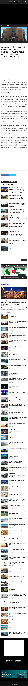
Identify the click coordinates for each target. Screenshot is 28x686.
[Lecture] (3, 277)
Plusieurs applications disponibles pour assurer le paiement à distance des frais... (17, 379)
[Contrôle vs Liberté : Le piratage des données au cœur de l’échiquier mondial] (4, 482)
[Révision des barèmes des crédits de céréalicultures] (4, 532)
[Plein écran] (25, 277)
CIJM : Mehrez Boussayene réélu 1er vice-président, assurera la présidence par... (17, 392)
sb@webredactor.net (17, 665)
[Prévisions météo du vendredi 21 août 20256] (4, 425)
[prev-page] (2, 253)
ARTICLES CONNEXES (9, 182)
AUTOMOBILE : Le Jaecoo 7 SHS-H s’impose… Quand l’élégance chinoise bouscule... (17, 475)
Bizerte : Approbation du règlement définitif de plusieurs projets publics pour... (16, 399)
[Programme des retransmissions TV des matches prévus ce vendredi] (4, 367)
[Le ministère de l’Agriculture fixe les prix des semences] (4, 621)
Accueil (2, 25)
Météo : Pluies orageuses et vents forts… (18, 359)
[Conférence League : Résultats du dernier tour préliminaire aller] (4, 386)
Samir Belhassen (4, 307)
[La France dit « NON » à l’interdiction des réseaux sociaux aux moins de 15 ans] (4, 615)
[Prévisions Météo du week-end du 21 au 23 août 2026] (4, 437)
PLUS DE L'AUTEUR (8, 184)
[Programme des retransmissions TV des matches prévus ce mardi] (4, 589)
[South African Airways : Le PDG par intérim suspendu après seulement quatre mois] (4, 583)
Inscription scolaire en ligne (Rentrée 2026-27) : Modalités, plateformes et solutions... (17, 406)
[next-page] (4, 253)
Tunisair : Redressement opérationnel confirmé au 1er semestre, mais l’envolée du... (17, 595)
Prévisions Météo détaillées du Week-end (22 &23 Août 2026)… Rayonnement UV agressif (16, 211)
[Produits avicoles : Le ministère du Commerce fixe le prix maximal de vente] (4, 494)
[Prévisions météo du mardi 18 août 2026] (4, 627)
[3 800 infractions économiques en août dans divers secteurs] (4, 373)
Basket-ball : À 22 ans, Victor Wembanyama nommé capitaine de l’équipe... (16, 348)
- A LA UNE (7, 25)
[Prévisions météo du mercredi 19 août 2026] (4, 545)
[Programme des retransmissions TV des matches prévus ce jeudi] (4, 469)
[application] (14, 271)
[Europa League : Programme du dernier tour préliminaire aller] (4, 513)
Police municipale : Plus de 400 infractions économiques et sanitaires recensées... (17, 557)
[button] (2, 2)
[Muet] (23, 277)
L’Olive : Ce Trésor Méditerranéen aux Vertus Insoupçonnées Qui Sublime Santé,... (17, 576)
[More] (18, 175)
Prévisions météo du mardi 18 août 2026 (17, 626)
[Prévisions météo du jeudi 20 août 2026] (4, 520)
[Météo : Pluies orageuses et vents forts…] (4, 248)
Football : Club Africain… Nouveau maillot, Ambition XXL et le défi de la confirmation (17, 205)
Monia (4, 58)
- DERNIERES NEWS (4, 205)
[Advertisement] (14, 69)
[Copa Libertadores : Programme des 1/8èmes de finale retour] (4, 564)
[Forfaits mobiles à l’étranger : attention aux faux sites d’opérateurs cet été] (4, 634)
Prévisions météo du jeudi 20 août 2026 (17, 518)
